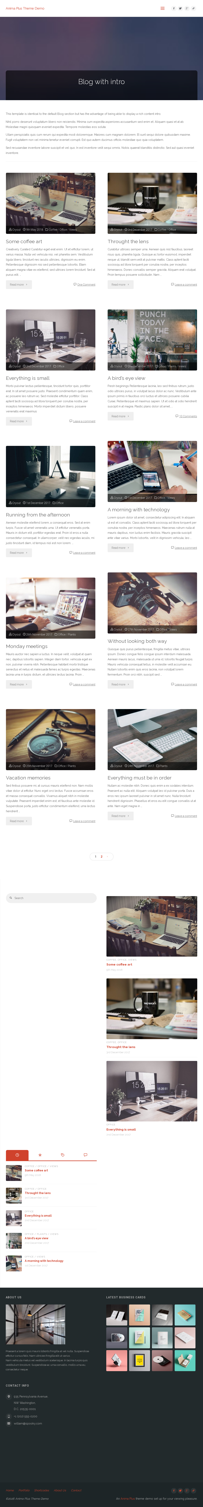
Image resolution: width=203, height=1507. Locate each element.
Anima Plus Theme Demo (25, 8)
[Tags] (62, 1155)
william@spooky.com (28, 1423)
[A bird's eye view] (152, 340)
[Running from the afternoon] (50, 476)
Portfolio (23, 1490)
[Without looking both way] (152, 603)
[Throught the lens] (152, 203)
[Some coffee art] (50, 203)
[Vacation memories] (50, 739)
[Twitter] (180, 8)
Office (63, 229)
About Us (60, 1490)
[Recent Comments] (85, 1155)
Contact (76, 1490)
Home (10, 1490)
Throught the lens (128, 241)
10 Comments (188, 416)
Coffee (53, 229)
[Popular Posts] (40, 1155)
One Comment (86, 284)
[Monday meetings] (50, 608)
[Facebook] (173, 8)
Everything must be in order (139, 778)
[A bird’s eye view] (14, 1241)
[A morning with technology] (152, 471)
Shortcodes (41, 1490)
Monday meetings (27, 646)
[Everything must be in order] (152, 739)
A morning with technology (139, 510)
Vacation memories (28, 778)
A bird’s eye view (126, 378)
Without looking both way (137, 641)
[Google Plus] (187, 8)
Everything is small (28, 378)
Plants (172, 366)
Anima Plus (128, 1498)
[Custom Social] (193, 8)
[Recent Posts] (17, 1155)
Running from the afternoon (38, 515)
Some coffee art (24, 241)
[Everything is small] (50, 340)
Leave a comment (186, 284)
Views (73, 229)
